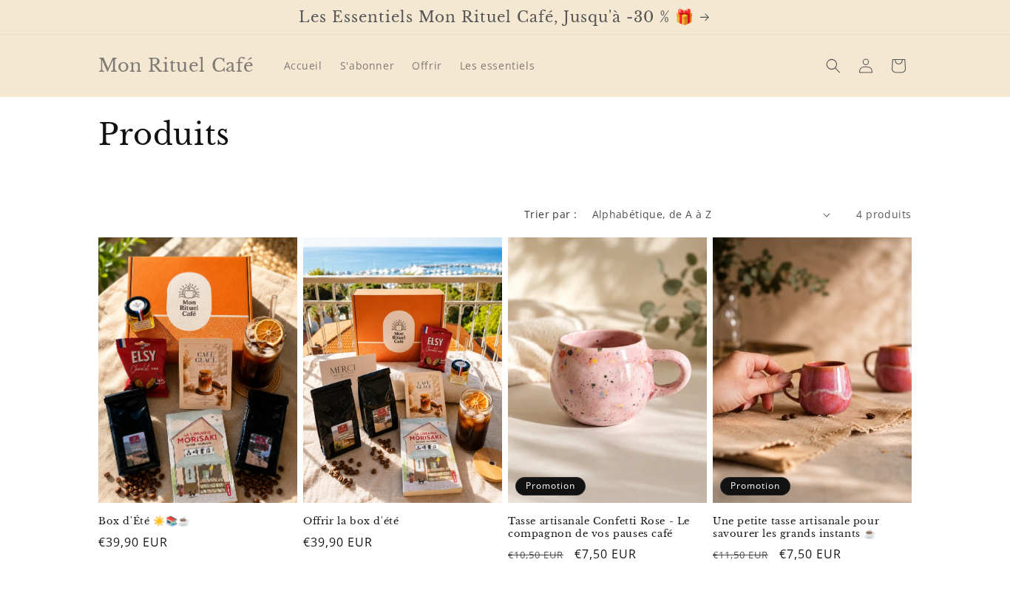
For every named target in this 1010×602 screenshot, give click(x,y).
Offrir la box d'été (351, 521)
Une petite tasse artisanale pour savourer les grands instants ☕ (796, 527)
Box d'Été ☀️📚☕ (144, 521)
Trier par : (550, 214)
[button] (833, 66)
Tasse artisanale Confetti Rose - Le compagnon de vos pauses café (599, 527)
